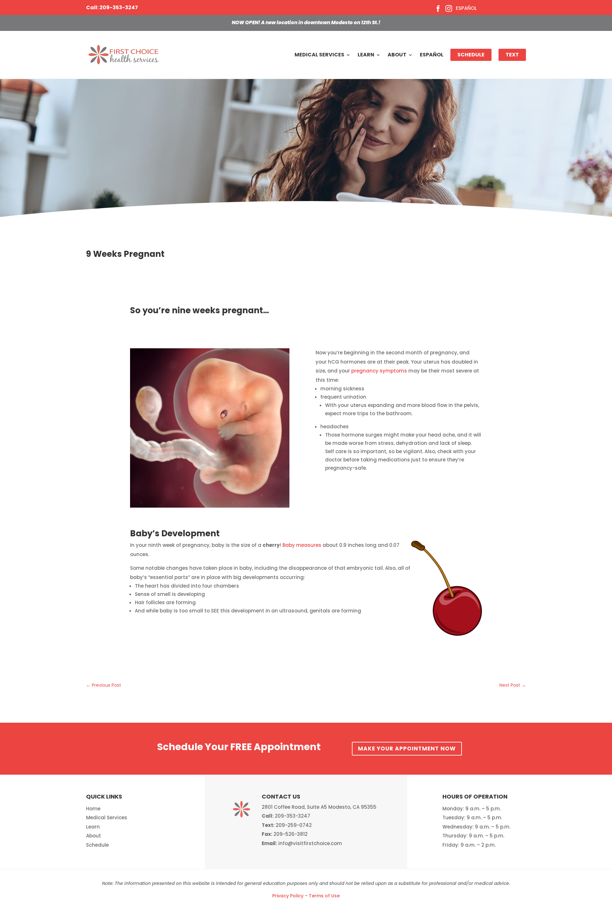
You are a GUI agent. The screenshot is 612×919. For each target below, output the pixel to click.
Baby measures (301, 545)
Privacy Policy (287, 896)
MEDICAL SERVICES (319, 54)
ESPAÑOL (431, 54)
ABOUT (397, 54)
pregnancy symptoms (378, 370)
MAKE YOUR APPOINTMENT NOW (407, 748)
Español (466, 8)
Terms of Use (324, 896)
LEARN (366, 54)
